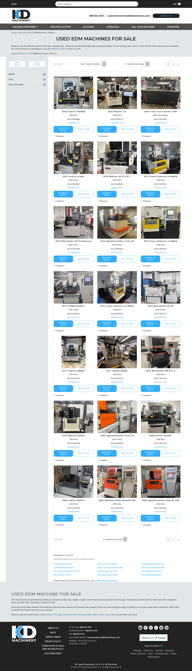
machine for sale (25, 53)
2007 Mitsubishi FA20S (151, 575)
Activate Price (74, 122)
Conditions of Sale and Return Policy (53, 647)
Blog (53, 632)
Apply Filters (17, 64)
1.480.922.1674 (90, 630)
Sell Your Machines (143, 26)
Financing (173, 26)
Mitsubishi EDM (85, 614)
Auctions (88, 26)
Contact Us (166, 16)
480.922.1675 (79, 634)
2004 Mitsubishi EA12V (64, 567)
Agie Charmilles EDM (67, 614)
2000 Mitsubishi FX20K (107, 575)
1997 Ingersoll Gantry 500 (152, 567)
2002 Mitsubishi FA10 (63, 564)
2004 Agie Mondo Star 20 (152, 564)
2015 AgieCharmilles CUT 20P (67, 571)
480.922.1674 (96, 15)
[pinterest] (151, 628)
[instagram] (156, 628)
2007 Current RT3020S (107, 564)
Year (10, 79)
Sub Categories (16, 84)
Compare (59, 136)
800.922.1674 (85, 627)
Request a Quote (63, 129)
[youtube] (140, 628)
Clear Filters (36, 64)
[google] (146, 628)
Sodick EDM (52, 614)
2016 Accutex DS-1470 (107, 571)
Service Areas (52, 636)
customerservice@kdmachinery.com (129, 15)
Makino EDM (98, 614)
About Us (53, 628)
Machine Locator (61, 26)
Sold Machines (52, 653)
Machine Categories (24, 26)
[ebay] (161, 628)
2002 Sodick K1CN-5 (62, 575)
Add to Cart (84, 129)
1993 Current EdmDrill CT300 (110, 567)
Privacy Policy (53, 641)
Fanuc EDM (110, 614)
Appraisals (113, 26)
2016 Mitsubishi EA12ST (151, 571)
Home (14, 32)
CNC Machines (25, 32)
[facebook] (166, 628)
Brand (11, 74)
